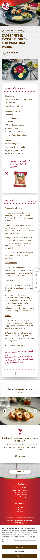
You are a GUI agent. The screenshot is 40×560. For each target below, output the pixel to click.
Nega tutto (20, 556)
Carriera (20, 507)
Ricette (19, 471)
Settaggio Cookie (19, 551)
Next (35, 411)
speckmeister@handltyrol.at (20, 497)
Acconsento (19, 547)
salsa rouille (20, 345)
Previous (5, 411)
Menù (32, 5)
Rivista (20, 509)
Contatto (20, 512)
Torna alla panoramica (14, 30)
